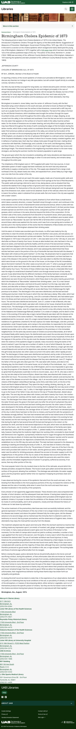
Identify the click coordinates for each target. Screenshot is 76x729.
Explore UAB (67, 2)
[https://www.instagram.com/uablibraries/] (2, 697)
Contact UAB (42, 711)
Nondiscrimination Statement (10, 717)
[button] (38, 26)
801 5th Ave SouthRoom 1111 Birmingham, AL (7, 666)
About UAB (7, 703)
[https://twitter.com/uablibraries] (6, 697)
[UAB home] (13, 2)
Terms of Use (42, 714)
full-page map (47, 50)
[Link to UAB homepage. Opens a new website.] (13, 722)
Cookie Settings (6, 711)
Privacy (4, 714)
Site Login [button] (41, 717)
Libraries (7, 9)
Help (4, 692)
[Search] (66, 9)
